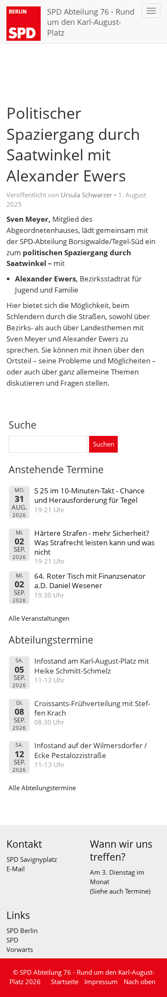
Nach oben (139, 981)
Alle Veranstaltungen (39, 618)
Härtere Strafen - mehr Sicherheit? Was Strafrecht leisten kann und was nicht (94, 542)
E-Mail (15, 868)
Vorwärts (19, 949)
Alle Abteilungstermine (42, 787)
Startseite (64, 981)
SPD (12, 940)
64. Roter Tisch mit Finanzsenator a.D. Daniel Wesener (90, 580)
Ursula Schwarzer (86, 194)
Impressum (101, 981)
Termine (137, 891)
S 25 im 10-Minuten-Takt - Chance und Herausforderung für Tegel (89, 495)
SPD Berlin (22, 930)
